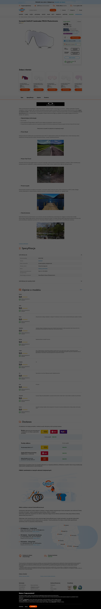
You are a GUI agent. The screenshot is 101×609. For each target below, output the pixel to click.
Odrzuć (26, 606)
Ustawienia (21, 606)
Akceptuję (33, 606)
